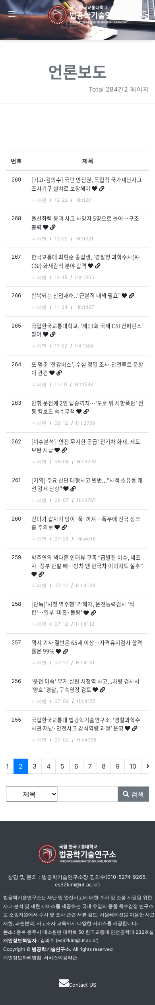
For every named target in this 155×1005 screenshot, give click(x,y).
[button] (12, 14)
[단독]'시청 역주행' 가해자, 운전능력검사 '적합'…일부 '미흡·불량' (82, 608)
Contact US (82, 985)
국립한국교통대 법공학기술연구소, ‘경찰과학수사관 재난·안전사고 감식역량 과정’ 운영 (85, 724)
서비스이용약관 (60, 957)
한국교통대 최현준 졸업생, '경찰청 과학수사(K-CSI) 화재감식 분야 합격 (85, 261)
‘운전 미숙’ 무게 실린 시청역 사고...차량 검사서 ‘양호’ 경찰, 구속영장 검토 (85, 685)
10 (133, 766)
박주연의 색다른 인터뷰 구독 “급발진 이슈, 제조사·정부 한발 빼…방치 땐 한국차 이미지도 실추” (87, 561)
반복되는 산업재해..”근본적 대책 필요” (76, 295)
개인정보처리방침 (22, 957)
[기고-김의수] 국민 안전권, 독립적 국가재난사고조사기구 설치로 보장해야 (86, 184)
